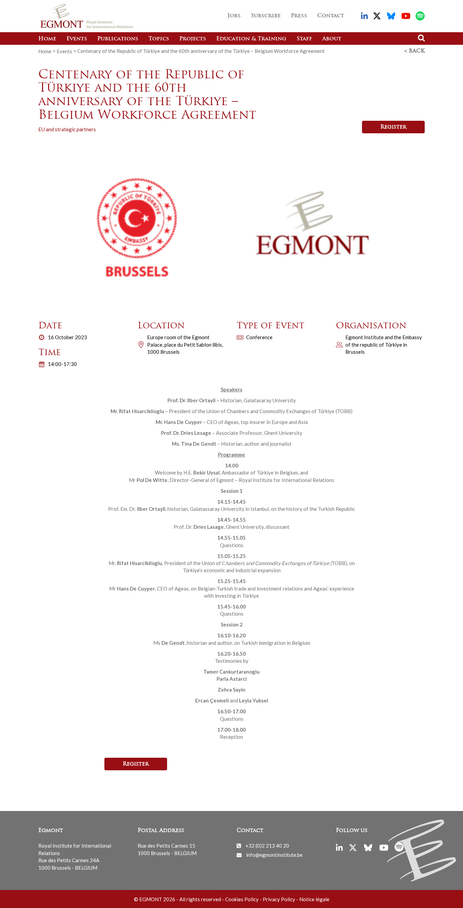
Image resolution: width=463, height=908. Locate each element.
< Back (414, 51)
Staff (304, 39)
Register (393, 127)
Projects (192, 39)
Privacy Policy (279, 899)
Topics (158, 39)
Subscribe (266, 16)
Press (299, 16)
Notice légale (314, 899)
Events (76, 39)
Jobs (234, 16)
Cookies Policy (242, 899)
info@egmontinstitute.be (274, 855)
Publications (117, 39)
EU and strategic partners (67, 129)
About (331, 39)
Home (47, 39)
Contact (330, 16)
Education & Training (251, 39)
